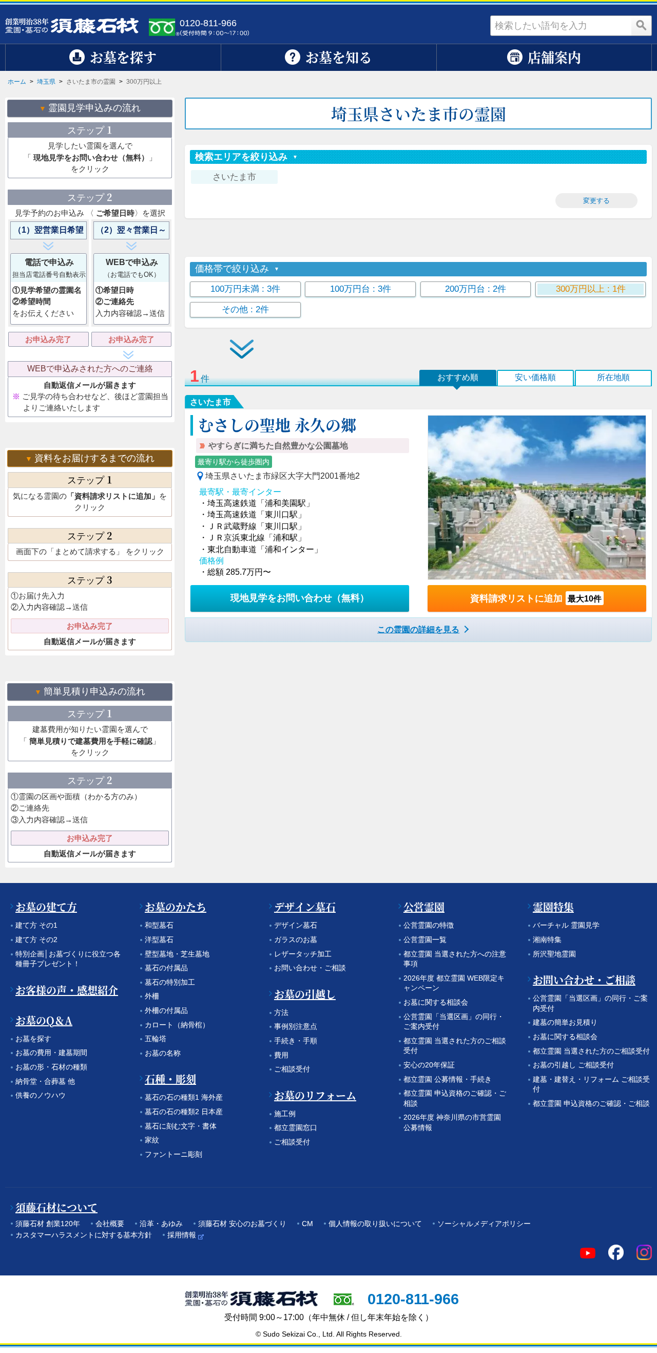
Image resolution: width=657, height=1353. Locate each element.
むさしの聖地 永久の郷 (277, 424)
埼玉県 (46, 81)
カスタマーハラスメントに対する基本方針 (83, 1235)
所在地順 (613, 377)
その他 (245, 309)
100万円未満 (245, 289)
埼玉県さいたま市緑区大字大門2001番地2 (282, 476)
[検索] (641, 25)
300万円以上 (591, 289)
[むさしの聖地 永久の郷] (537, 497)
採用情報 (181, 1235)
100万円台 (360, 289)
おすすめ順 (457, 377)
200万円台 (475, 289)
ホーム (17, 81)
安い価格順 (535, 377)
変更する (596, 200)
